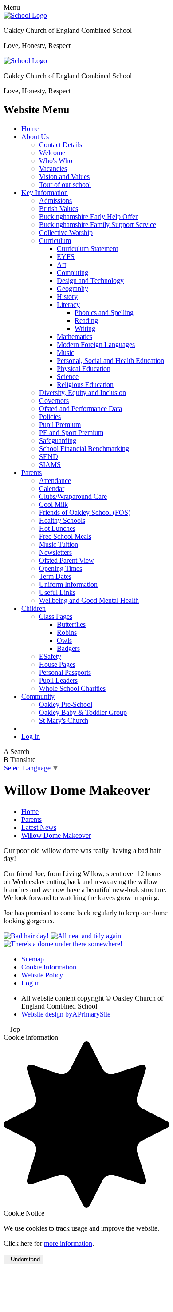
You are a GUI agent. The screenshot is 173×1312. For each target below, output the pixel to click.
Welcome (52, 152)
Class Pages (55, 616)
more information (68, 1243)
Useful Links (57, 592)
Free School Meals (65, 536)
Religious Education (85, 384)
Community (38, 696)
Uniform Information (68, 584)
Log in (30, 736)
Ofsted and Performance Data (80, 408)
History (67, 296)
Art (61, 264)
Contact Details (60, 144)
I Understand (23, 1259)
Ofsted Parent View (66, 560)
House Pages (57, 664)
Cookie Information (48, 967)
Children (33, 608)
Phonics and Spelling (104, 312)
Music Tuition (58, 544)
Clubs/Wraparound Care (73, 496)
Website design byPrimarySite (65, 1014)
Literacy (68, 304)
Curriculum (55, 240)
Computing (72, 272)
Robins (67, 632)
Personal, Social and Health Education (110, 360)
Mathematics (74, 336)
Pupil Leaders (58, 680)
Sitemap (32, 959)
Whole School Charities (72, 688)
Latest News (38, 827)
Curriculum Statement (87, 248)
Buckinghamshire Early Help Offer (88, 216)
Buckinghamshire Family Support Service (97, 224)
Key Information (44, 192)
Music (65, 352)
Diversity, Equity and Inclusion (82, 392)
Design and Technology (90, 280)
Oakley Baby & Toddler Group (83, 712)
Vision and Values (64, 176)
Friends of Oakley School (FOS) (84, 512)
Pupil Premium (60, 424)
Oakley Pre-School (65, 704)
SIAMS (50, 464)
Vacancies (53, 168)
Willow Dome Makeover (56, 835)
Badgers (68, 648)
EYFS (66, 256)
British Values (58, 208)
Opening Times (60, 568)
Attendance (55, 480)
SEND (48, 456)
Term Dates (55, 576)
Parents (31, 472)
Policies (50, 416)
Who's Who (55, 160)
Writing (85, 328)
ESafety (50, 656)
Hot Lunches (57, 528)
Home (30, 128)
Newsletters (55, 552)
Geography (72, 288)
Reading (86, 320)
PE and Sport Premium (71, 432)
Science (68, 376)
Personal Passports (65, 672)
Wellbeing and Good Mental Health (89, 600)
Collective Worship (66, 232)
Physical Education (83, 368)
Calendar (51, 488)
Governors (54, 400)
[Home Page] (25, 15)
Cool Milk (53, 504)
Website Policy (42, 975)
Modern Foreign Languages (96, 344)
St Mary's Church (63, 720)
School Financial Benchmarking (84, 448)
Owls (64, 640)
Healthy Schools (62, 520)
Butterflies (71, 624)
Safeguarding (57, 440)
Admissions (55, 200)
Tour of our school (65, 184)
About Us (35, 136)
